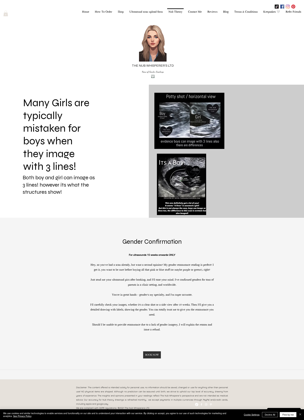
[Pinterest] (293, 7)
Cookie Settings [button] (252, 414)
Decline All (270, 414)
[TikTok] (277, 7)
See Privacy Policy (22, 416)
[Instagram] (288, 7)
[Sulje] (300, 414)
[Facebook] (282, 7)
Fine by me (288, 414)
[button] (5, 13)
